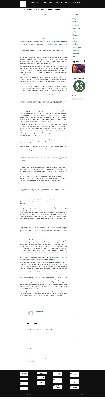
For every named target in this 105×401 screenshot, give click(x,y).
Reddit (76, 16)
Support (74, 18)
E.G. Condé (74, 34)
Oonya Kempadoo (76, 41)
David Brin (74, 32)
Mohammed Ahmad (76, 28)
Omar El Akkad (75, 35)
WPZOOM (83, 394)
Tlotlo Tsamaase (75, 50)
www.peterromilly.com (55, 257)
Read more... (74, 56)
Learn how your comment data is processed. (50, 368)
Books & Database (48, 2)
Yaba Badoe (74, 29)
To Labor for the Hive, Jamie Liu (79, 74)
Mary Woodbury (39, 311)
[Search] (84, 2)
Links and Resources (77, 2)
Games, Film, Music (65, 2)
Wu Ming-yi (74, 43)
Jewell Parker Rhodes (76, 47)
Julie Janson (74, 38)
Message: (28, 332)
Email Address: (29, 348)
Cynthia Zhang (75, 55)
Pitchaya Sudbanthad (76, 49)
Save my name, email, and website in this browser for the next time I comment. (41, 358)
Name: (28, 343)
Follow (73, 19)
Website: (28, 353)
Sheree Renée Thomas (77, 52)
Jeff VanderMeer (75, 53)
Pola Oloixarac (75, 44)
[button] (84, 60)
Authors (39, 2)
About (32, 2)
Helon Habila (75, 37)
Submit (57, 2)
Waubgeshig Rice (75, 46)
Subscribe (74, 21)
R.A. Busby (74, 31)
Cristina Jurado (75, 40)
